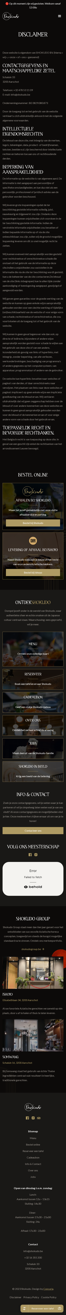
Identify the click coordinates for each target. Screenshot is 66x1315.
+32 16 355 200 (33, 1257)
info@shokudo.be (33, 1251)
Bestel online (33, 1144)
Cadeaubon (33, 1157)
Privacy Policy (31, 1297)
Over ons (33, 1170)
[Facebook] (30, 855)
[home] (11, 16)
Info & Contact (33, 1163)
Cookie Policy (48, 1297)
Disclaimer (15, 1297)
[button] (59, 16)
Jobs (33, 1176)
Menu (33, 1138)
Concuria (48, 1288)
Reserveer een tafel (33, 1150)
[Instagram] (39, 1118)
